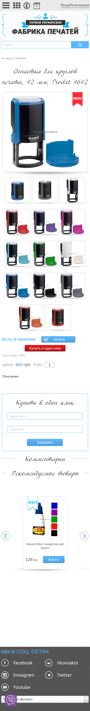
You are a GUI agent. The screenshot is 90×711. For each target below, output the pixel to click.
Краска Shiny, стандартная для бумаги (45, 546)
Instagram (23, 675)
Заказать (45, 442)
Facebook (23, 663)
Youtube (21, 687)
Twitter (64, 675)
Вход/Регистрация (75, 5)
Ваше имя (76, 413)
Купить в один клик (45, 348)
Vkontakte (67, 663)
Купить (59, 339)
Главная (20, 58)
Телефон (76, 426)
